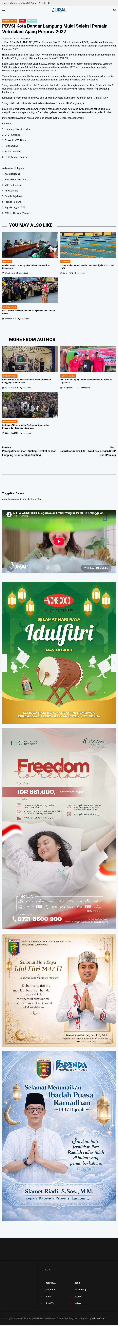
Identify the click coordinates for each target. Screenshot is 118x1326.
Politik (48, 1296)
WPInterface (98, 1318)
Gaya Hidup (80, 1289)
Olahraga (32, 21)
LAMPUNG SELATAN (68, 376)
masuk (17, 499)
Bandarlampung (9, 21)
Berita (22, 21)
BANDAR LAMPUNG (9, 376)
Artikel (78, 1296)
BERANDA (50, 1282)
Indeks (78, 1303)
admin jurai (25, 39)
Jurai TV (49, 1303)
